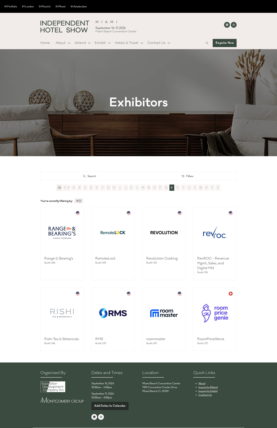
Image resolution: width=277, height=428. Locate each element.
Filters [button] (190, 176)
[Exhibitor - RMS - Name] (113, 319)
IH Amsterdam (79, 6)
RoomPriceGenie (210, 339)
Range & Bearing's (58, 258)
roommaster (155, 339)
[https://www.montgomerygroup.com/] (62, 401)
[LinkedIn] (227, 25)
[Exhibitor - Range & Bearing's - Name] (62, 243)
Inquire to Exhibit (208, 391)
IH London (28, 6)
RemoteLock (105, 258)
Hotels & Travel (126, 43)
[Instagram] (234, 25)
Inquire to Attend (208, 387)
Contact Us (156, 43)
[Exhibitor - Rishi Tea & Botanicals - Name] (62, 319)
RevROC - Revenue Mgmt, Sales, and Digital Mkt (213, 263)
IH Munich (44, 6)
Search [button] (93, 176)
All (59, 187)
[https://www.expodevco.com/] (52, 391)
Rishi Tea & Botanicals (61, 339)
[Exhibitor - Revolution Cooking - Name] (164, 243)
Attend (80, 43)
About (61, 43)
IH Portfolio (10, 6)
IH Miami (61, 6)
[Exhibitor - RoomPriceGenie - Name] (214, 319)
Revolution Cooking (162, 258)
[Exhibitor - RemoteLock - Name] (113, 243)
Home (45, 43)
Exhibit (100, 43)
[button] (207, 43)
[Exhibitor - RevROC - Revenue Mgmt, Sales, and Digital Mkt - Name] (214, 243)
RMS (99, 339)
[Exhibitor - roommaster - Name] (164, 319)
